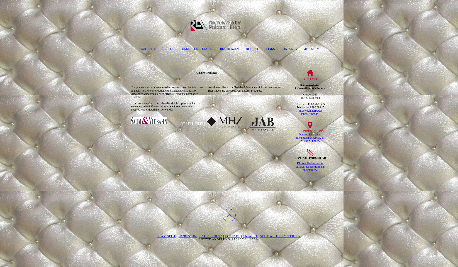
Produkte (252, 48)
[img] (229, 18)
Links (270, 48)
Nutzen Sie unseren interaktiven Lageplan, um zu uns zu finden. (310, 137)
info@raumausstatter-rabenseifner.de (311, 112)
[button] (229, 215)
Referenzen (229, 48)
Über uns (169, 48)
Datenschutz (210, 236)
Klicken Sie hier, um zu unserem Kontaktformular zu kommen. (310, 166)
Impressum (311, 48)
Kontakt (288, 48)
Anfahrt (250, 236)
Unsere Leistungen (197, 48)
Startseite (147, 48)
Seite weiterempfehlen (280, 236)
